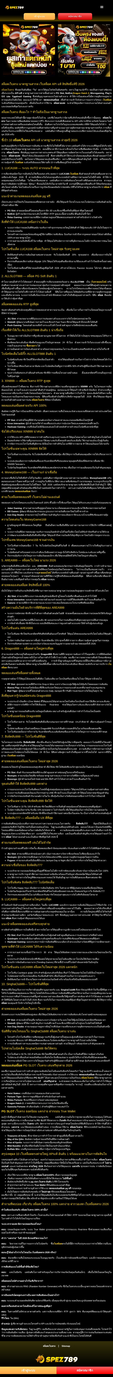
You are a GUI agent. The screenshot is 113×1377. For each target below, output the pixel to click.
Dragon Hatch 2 (81, 93)
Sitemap (66, 1346)
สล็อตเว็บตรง (7, 89)
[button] (101, 6)
